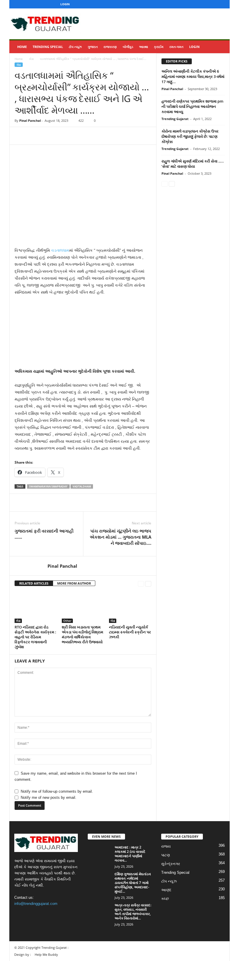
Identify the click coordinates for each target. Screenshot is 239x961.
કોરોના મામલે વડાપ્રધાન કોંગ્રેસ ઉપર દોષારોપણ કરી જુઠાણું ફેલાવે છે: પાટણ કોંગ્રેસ (190, 136)
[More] (74, 136)
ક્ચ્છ (165, 898)
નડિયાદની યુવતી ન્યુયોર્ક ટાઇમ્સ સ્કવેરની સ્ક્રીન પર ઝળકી (130, 632)
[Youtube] (221, 4)
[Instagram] (203, 4)
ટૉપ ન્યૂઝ (75, 46)
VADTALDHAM (82, 486)
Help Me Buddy (46, 954)
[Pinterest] (47, 136)
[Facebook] (194, 4)
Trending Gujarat (175, 119)
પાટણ (165, 855)
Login (65, 4)
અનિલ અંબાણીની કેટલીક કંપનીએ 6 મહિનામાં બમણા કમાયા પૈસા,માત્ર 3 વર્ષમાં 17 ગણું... (192, 76)
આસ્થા (143, 46)
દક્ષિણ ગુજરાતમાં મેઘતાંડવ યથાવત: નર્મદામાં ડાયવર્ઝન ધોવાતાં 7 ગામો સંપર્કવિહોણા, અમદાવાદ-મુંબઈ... (133, 882)
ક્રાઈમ (159, 46)
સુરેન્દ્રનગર (170, 864)
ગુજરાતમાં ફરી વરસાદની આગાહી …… (44, 534)
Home (22, 46)
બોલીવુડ (128, 46)
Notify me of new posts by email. (48, 797)
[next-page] (148, 583)
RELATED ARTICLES (33, 583)
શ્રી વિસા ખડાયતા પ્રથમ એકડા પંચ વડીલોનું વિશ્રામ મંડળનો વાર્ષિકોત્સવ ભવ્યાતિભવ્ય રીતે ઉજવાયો (82, 634)
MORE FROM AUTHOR (74, 583)
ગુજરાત (93, 46)
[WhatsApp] (60, 136)
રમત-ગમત (176, 46)
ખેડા (31, 59)
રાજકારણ (110, 46)
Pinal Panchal (30, 120)
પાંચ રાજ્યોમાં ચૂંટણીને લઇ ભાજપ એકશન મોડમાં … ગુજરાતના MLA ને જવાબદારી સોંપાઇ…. (120, 537)
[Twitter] (212, 4)
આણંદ (166, 890)
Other (67, 621)
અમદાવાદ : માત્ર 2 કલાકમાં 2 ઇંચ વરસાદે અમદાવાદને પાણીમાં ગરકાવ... (130, 854)
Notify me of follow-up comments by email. (57, 791)
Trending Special (48, 46)
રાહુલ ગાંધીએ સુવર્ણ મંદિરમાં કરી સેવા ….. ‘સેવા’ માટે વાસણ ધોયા (192, 163)
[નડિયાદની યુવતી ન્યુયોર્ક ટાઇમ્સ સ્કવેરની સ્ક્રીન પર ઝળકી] (130, 607)
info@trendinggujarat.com (35, 903)
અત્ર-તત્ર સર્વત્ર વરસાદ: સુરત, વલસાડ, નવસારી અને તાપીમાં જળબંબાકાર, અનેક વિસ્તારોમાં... (133, 912)
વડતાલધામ (60, 250)
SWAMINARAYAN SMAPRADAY (48, 486)
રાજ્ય (166, 846)
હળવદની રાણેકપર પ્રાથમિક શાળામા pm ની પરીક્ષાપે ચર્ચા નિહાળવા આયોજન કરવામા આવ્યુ (192, 106)
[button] (221, 46)
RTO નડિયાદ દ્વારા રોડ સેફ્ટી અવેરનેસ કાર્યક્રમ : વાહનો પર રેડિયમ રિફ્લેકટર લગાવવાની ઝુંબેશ (35, 636)
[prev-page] (141, 583)
